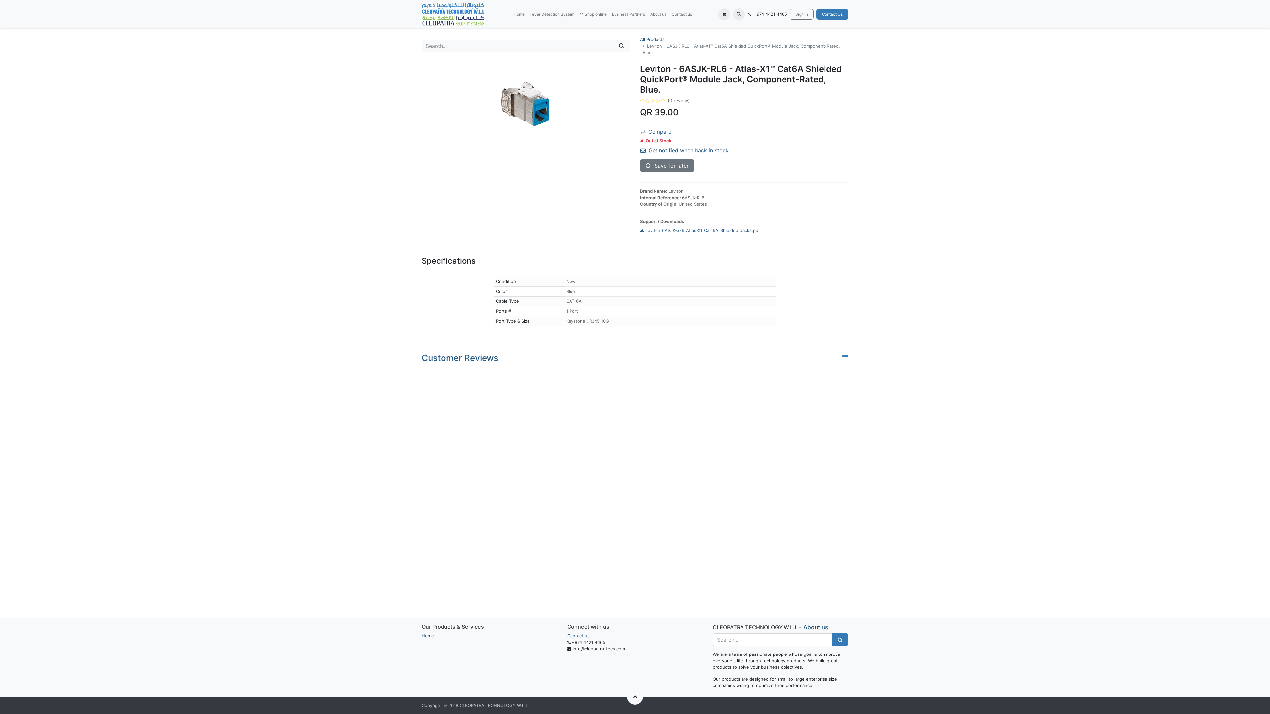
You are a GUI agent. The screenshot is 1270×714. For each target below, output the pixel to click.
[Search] (622, 46)
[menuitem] (519, 14)
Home (428, 635)
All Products (652, 39)
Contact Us (832, 14)
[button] (739, 14)
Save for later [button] (671, 165)
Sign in (801, 14)
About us (815, 627)
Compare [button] (659, 131)
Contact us (578, 635)
